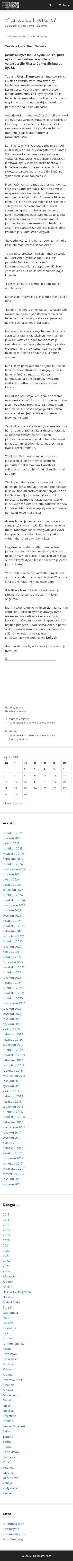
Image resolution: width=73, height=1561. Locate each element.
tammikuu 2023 (14, 936)
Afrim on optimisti (19, 718)
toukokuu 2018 (13, 1106)
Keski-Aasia (10, 1359)
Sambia (8, 1436)
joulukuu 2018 (13, 1070)
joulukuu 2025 (13, 833)
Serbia (7, 1442)
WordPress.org (13, 1539)
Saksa (7, 1431)
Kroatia (8, 1374)
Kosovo (7, 1369)
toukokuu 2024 (13, 890)
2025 (6, 1266)
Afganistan (10, 1276)
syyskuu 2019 (12, 1024)
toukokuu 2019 (13, 1045)
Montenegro (11, 1395)
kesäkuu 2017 (12, 1153)
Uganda (8, 1467)
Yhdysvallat (10, 1488)
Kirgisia (8, 1364)
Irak (5, 1333)
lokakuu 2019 (12, 1019)
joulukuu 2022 (13, 941)
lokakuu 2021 (12, 977)
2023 (6, 1256)
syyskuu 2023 (12, 916)
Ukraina (8, 1472)
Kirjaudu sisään (13, 1524)
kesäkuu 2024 (12, 885)
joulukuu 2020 (13, 998)
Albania (8, 1282)
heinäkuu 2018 (13, 1096)
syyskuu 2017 (12, 1137)
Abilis (7, 1271)
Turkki (7, 1462)
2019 (11, 707)
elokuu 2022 (11, 952)
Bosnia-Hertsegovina (17, 1292)
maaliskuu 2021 (14, 993)
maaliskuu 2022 (14, 967)
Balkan (7, 1287)
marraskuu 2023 (14, 905)
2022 (6, 1251)
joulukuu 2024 (13, 864)
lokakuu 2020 (12, 1008)
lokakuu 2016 (12, 1179)
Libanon (8, 1385)
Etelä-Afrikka (11, 1302)
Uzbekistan (10, 1478)
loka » (17, 803)
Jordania (8, 1338)
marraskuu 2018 (14, 1076)
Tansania (9, 1457)
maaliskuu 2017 (14, 1168)
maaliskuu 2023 (14, 926)
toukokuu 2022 (13, 962)
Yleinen (13, 731)
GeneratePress (42, 1555)
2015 (6, 1214)
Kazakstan (10, 1354)
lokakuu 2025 (12, 838)
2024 (6, 1261)
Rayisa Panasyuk (14, 1426)
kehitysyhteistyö (18, 711)
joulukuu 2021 (13, 972)
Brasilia (8, 1297)
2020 (6, 1240)
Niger (6, 1405)
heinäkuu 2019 (13, 1034)
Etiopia (19, 707)
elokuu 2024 (11, 879)
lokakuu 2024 (12, 874)
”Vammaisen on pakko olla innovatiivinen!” (32, 722)
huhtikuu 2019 (13, 1050)
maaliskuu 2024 (14, 900)
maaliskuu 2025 (14, 854)
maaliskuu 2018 (14, 1117)
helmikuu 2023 (13, 931)
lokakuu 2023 (12, 910)
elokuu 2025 (11, 843)
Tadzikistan (11, 1452)
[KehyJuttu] (10, 5)
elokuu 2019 (11, 1029)
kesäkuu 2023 (12, 921)
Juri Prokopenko (13, 1343)
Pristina (8, 1421)
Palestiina (9, 1416)
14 (5, 781)
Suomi (7, 1447)
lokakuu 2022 (12, 947)
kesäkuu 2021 (12, 983)
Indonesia (9, 1328)
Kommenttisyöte (14, 1534)
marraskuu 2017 (14, 1127)
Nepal (7, 1400)
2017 (6, 1225)
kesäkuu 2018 (12, 1101)
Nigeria (8, 1411)
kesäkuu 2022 (12, 957)
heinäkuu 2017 (13, 1148)
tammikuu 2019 (14, 1065)
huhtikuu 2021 (13, 988)
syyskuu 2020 (12, 1014)
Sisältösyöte (11, 1529)
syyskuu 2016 (12, 1184)
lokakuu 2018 (12, 1081)
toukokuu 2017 (13, 1158)
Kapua (7, 1349)
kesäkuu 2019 (12, 1039)
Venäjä (7, 1483)
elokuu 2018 (11, 1091)
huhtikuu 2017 (13, 1163)
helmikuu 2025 (13, 859)
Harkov (8, 1323)
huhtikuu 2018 (13, 1112)
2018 (6, 1230)
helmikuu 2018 (13, 1122)
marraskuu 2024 (14, 869)
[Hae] (50, 5)
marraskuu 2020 (14, 1003)
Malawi (8, 1390)
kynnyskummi (12, 1380)
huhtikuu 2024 (13, 895)
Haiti (6, 1318)
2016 (6, 1220)
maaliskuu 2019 (14, 1055)
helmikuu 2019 (13, 1060)
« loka (7, 803)
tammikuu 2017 (14, 1174)
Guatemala (10, 1313)
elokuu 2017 (11, 1143)
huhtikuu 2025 (13, 848)
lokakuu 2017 (12, 1132)
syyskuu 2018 (12, 1086)
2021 (6, 1245)
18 (44, 781)
